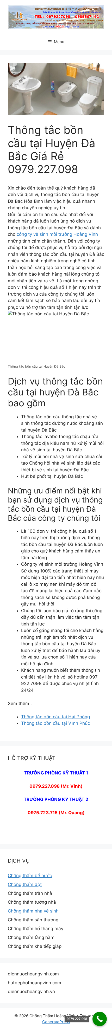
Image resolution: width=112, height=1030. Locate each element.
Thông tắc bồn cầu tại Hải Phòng (55, 716)
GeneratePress (56, 1021)
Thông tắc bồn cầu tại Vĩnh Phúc (55, 723)
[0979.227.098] (99, 1019)
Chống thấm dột (25, 884)
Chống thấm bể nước (30, 875)
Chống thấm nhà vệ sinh (33, 911)
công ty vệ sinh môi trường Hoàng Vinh (57, 234)
